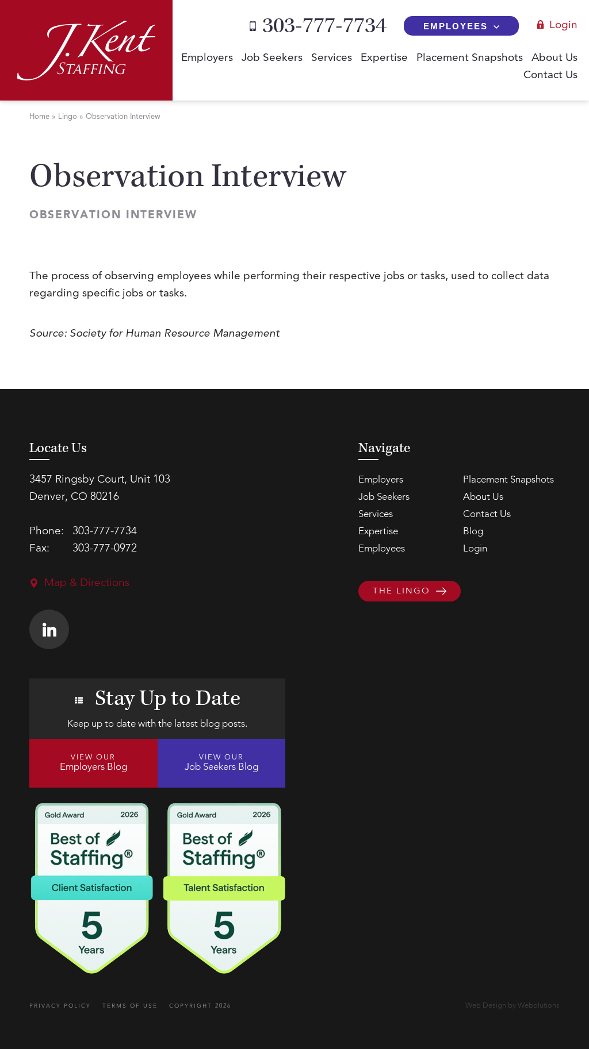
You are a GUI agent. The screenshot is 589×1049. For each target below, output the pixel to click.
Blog (473, 532)
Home (39, 117)
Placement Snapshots (469, 58)
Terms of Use (130, 1006)
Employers (207, 58)
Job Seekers (272, 58)
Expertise (384, 58)
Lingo (67, 117)
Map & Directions (86, 583)
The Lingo (401, 592)
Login (563, 25)
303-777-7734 (324, 25)
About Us (554, 58)
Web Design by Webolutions (512, 1005)
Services (331, 58)
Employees (455, 26)
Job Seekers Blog (221, 763)
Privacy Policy (60, 1006)
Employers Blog (93, 763)
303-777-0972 (104, 548)
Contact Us (550, 75)
